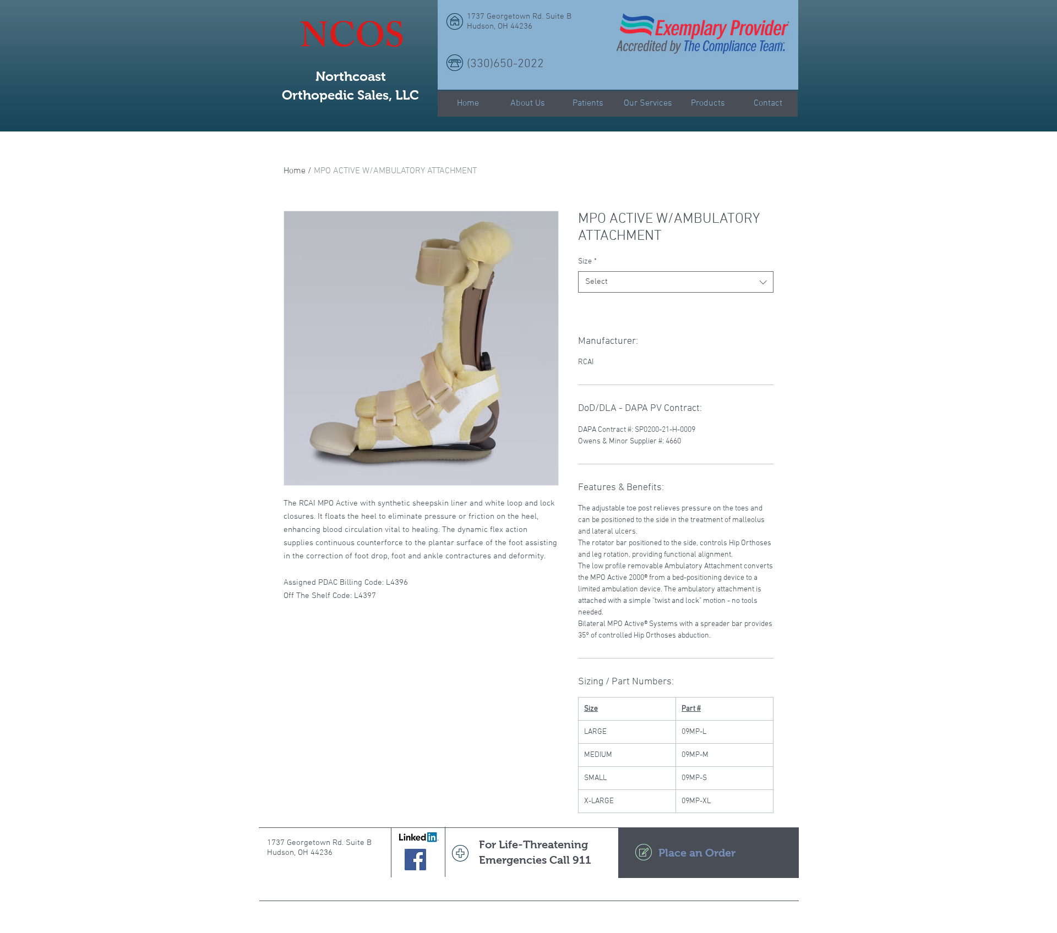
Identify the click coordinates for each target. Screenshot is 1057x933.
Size (587, 261)
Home (295, 171)
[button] (780, 43)
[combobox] (675, 282)
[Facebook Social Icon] (415, 859)
